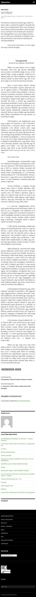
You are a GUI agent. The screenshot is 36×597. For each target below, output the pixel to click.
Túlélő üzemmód (6, 455)
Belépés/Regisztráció (7, 516)
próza (2, 530)
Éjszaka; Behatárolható (8, 452)
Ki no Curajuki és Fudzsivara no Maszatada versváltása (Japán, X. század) (18, 475)
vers (2, 537)
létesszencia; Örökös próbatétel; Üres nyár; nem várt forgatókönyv (17, 459)
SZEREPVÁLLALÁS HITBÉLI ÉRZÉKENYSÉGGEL (14, 464)
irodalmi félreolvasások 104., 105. (11, 479)
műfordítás (4, 533)
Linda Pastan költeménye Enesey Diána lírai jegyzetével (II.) (18, 444)
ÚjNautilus (5, 2)
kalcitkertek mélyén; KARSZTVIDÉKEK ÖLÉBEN (15, 470)
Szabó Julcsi (20, 16)
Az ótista (3, 449)
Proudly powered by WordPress (9, 595)
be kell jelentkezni (24, 401)
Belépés (3, 579)
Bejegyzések (4, 9)
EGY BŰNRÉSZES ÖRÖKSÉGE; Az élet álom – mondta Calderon (17, 439)
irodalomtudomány (7, 540)
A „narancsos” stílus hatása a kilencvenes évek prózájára (16, 386)
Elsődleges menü (34, 2)
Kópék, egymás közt (7, 486)
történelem (4, 543)
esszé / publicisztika (7, 519)
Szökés (3, 467)
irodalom (4, 523)
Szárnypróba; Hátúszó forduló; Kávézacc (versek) (16, 378)
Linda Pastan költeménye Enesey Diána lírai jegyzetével (18, 492)
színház (18, 369)
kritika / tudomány (7, 369)
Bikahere (3, 489)
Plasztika (3, 482)
